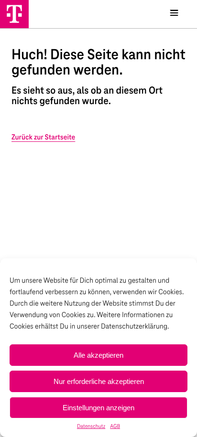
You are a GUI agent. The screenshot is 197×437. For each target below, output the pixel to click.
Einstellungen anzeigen (98, 408)
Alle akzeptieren (98, 355)
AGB (115, 426)
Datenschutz (91, 426)
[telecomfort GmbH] (14, 13)
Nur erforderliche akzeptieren (99, 381)
